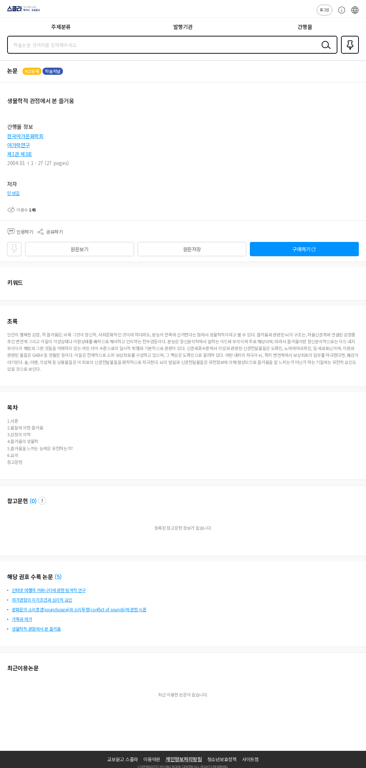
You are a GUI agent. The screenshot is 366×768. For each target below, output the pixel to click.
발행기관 (183, 26)
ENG (355, 13)
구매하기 (301, 249)
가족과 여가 (22, 619)
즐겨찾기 (348, 53)
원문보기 (79, 249)
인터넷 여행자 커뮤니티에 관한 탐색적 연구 (49, 590)
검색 (324, 50)
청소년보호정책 (222, 759)
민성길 (13, 193)
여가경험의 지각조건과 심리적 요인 (42, 600)
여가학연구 (18, 145)
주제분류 (61, 26)
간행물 (305, 26)
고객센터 (340, 13)
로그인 (324, 9)
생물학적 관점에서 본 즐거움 (36, 629)
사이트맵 (250, 759)
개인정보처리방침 (183, 759)
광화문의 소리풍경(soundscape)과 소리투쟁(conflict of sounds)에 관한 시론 (79, 609)
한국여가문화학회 (25, 136)
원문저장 (192, 249)
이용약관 (151, 759)
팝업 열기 (42, 501)
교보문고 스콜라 (122, 759)
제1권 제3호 (19, 153)
